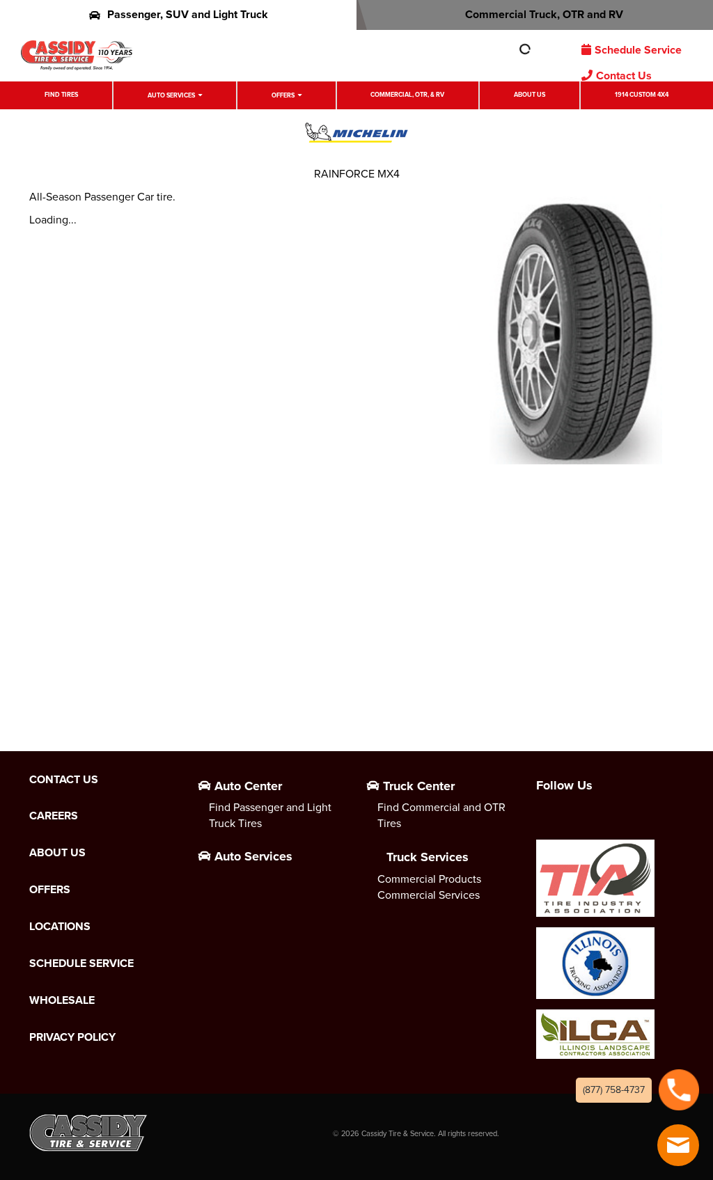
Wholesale (62, 1000)
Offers (283, 95)
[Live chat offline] (678, 1145)
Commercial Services (428, 895)
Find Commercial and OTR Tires (441, 815)
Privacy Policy (72, 1037)
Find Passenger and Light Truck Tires (270, 815)
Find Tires (61, 95)
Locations (60, 926)
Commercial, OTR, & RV (407, 95)
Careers (53, 816)
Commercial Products (429, 879)
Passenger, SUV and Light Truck (187, 14)
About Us (529, 95)
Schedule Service (638, 50)
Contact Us (624, 75)
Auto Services (171, 95)
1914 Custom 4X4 (641, 95)
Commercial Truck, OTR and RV (544, 14)
